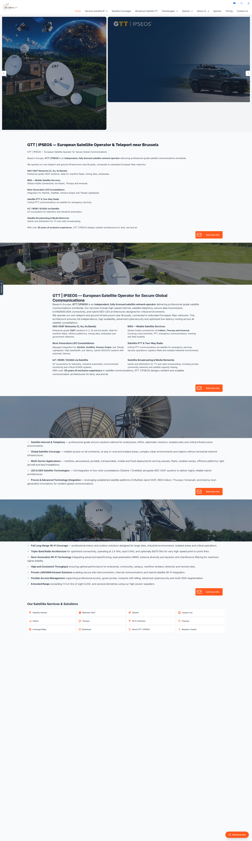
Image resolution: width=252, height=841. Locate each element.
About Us (201, 11)
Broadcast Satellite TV (146, 11)
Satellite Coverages (121, 11)
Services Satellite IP (95, 11)
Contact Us (242, 11)
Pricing (229, 11)
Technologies (168, 11)
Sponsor (217, 11)
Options (186, 11)
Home (78, 11)
